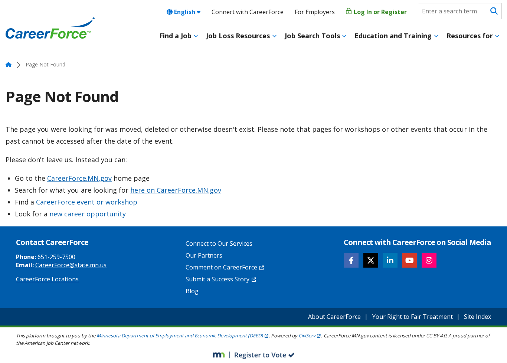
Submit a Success (217, 279)
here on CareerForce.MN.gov (175, 190)
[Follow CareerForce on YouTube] (409, 260)
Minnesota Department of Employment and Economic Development (180, 335)
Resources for (470, 35)
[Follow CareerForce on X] (370, 260)
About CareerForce (334, 317)
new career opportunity (87, 213)
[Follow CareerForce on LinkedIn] (390, 260)
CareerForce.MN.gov (79, 178)
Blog (192, 291)
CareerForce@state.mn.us (71, 265)
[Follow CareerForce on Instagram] (429, 260)
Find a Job (175, 35)
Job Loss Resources (238, 35)
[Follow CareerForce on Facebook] (351, 260)
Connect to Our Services (219, 243)
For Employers (315, 12)
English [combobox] (185, 12)
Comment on (221, 267)
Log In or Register (379, 12)
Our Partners (204, 255)
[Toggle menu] (195, 36)
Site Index (477, 317)
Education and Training (393, 35)
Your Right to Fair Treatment (412, 317)
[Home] (50, 28)
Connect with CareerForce (248, 12)
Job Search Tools (312, 35)
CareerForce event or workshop (86, 201)
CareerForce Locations (47, 279)
